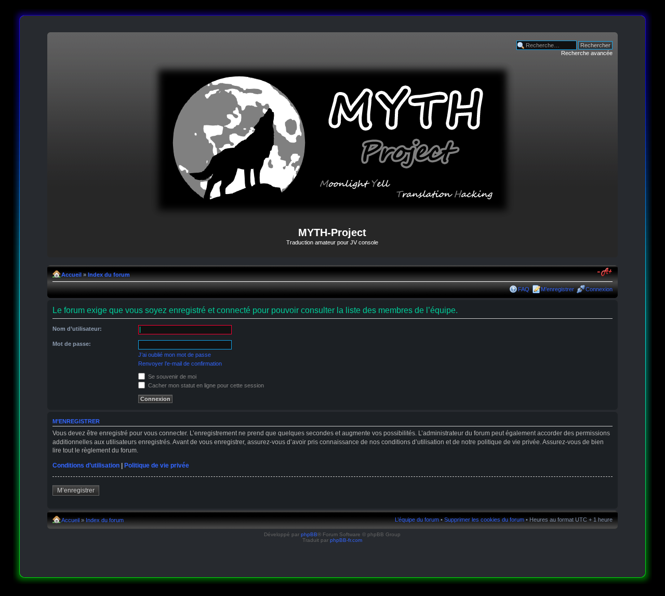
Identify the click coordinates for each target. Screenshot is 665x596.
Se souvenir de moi (171, 376)
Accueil (71, 274)
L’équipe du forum (417, 519)
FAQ (523, 289)
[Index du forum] (332, 213)
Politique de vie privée (156, 465)
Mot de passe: (71, 344)
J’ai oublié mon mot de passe (174, 355)
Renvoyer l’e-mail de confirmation (180, 363)
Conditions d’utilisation (85, 465)
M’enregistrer (557, 289)
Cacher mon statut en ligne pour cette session (205, 385)
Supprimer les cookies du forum (484, 519)
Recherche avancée (587, 53)
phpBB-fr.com (346, 540)
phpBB (309, 534)
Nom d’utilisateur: (77, 329)
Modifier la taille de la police (605, 272)
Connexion (599, 289)
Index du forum (109, 274)
